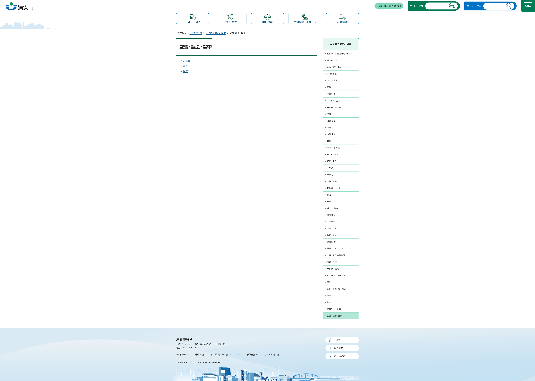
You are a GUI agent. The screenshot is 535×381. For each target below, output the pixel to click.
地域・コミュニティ (335, 248)
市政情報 (342, 22)
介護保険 (331, 134)
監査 (185, 66)
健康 (329, 141)
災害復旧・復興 (334, 309)
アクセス (338, 340)
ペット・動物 (332, 208)
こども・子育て (333, 101)
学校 (329, 114)
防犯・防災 (332, 228)
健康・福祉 (267, 22)
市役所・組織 (333, 269)
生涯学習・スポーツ (305, 22)
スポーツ (331, 222)
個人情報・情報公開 (336, 276)
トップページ (195, 33)
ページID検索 (474, 6)
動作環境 (199, 355)
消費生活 (331, 242)
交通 (329, 195)
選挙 (185, 71)
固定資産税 (332, 80)
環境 (329, 202)
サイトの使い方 (272, 355)
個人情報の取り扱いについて (225, 355)
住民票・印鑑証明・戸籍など (339, 54)
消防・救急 (332, 235)
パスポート (332, 60)
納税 (329, 87)
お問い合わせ (341, 356)
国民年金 (331, 94)
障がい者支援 (333, 148)
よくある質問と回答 (216, 33)
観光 (329, 302)
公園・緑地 (332, 181)
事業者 (330, 175)
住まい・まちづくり (335, 154)
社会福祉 (331, 121)
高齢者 (330, 128)
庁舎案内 (338, 348)
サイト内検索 (416, 6)
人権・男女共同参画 (336, 255)
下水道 (330, 168)
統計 (329, 282)
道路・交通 (332, 161)
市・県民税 (332, 74)
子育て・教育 (229, 22)
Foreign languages (389, 6)
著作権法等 (252, 355)
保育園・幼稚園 (334, 107)
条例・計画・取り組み (336, 289)
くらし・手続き (192, 22)
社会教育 (331, 215)
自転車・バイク (333, 188)
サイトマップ (182, 355)
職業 (329, 296)
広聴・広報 (332, 262)
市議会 (186, 61)
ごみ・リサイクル (334, 67)
